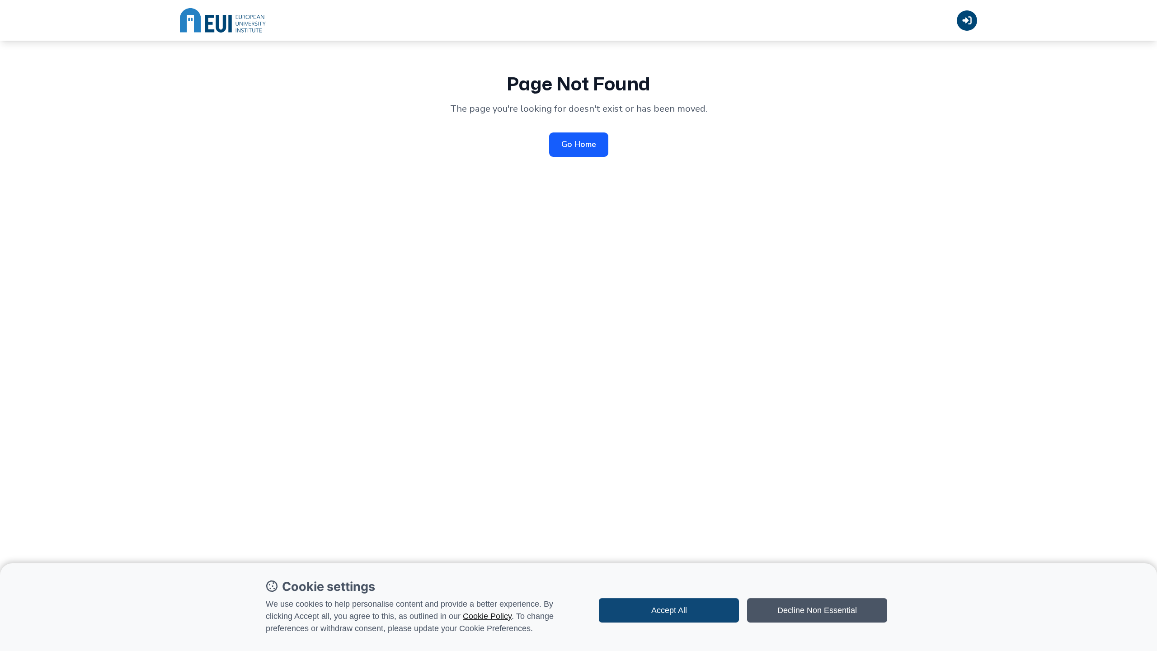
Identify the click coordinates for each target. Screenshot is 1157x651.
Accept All (669, 610)
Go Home (578, 144)
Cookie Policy (487, 616)
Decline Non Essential (817, 610)
